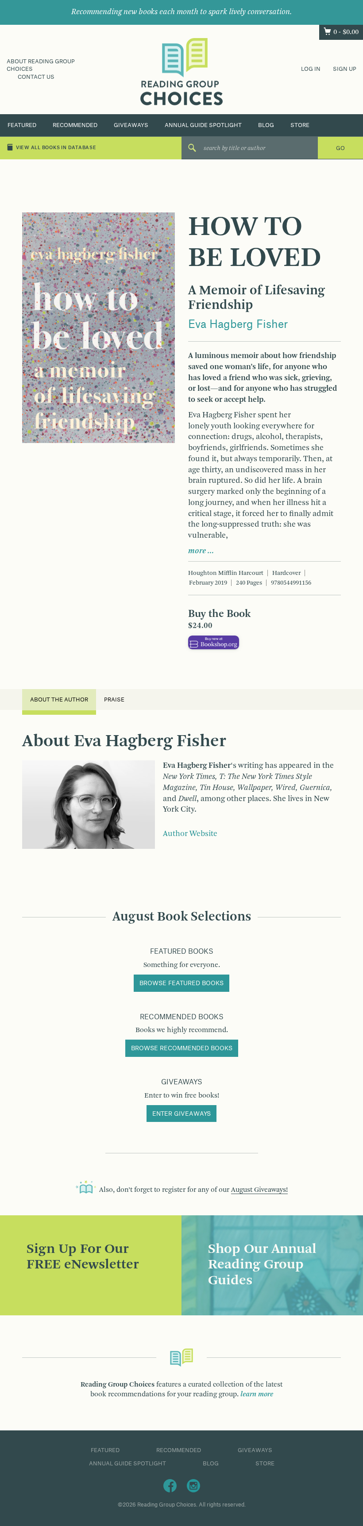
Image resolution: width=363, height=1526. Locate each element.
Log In (311, 69)
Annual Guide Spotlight (203, 125)
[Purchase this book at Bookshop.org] (213, 642)
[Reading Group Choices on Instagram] (193, 1485)
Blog (266, 125)
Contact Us (36, 77)
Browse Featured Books (181, 983)
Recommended (75, 125)
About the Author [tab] (59, 699)
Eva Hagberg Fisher (238, 325)
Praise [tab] (114, 699)
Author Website (190, 834)
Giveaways (131, 125)
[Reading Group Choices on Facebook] (170, 1485)
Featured (22, 125)
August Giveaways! (259, 1190)
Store (299, 125)
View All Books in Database (56, 148)
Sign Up (344, 69)
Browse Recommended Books (181, 1048)
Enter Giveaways (181, 1114)
